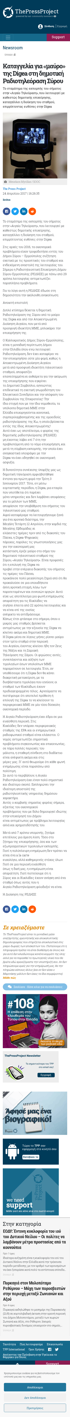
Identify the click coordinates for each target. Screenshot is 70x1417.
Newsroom (13, 47)
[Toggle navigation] (8, 37)
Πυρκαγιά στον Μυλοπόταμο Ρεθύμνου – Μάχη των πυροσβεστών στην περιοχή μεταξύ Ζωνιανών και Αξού (34, 1291)
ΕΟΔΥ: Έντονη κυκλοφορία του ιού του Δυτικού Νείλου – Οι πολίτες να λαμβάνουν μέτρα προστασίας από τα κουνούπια (34, 1239)
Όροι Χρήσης (36, 1349)
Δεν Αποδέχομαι (35, 1397)
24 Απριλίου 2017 (15, 193)
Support (58, 36)
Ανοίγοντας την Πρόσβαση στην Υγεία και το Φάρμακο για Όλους (30, 1356)
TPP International (14, 1349)
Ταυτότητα (9, 1344)
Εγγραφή (62, 26)
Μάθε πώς (9, 977)
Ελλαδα (9, 54)
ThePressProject (37, 11)
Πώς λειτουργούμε (31, 1344)
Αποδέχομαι (35, 1387)
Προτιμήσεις (35, 1408)
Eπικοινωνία (55, 1344)
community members (43, 16)
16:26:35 (34, 193)
